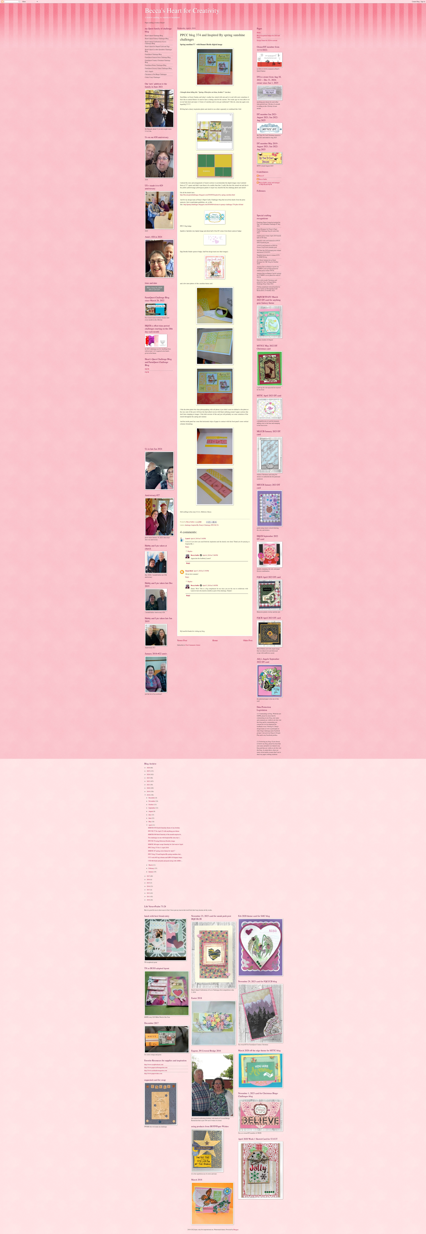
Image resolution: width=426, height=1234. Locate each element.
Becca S (261, 176)
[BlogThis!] (209, 522)
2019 (148, 791)
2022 (148, 781)
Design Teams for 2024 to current (267, 40)
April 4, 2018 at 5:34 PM (198, 538)
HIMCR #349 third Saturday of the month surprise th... (165, 834)
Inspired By (194, 525)
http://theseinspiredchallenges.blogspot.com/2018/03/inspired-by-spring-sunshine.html (207, 195)
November (152, 801)
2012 (148, 893)
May (150, 821)
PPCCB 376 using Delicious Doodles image (161, 841)
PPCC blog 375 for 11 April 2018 (158, 847)
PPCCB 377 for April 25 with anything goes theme (163, 831)
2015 (148, 883)
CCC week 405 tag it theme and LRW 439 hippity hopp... (165, 857)
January (151, 872)
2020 (148, 788)
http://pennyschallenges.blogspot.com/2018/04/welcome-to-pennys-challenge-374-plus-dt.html (213, 204)
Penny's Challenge (204, 525)
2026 (148, 768)
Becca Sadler (195, 555)
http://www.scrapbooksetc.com (153, 1064)
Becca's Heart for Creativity (182, 10)
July (150, 815)
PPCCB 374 (214, 525)
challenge (188, 525)
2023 (148, 778)
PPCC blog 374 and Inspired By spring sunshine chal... (164, 854)
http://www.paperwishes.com (153, 1073)
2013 (148, 890)
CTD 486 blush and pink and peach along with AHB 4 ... (165, 861)
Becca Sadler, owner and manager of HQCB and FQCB (269, 183)
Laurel (187, 538)
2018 (148, 795)
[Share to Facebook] (213, 522)
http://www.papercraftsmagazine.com (155, 1067)
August (151, 811)
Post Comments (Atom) (193, 645)
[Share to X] (211, 522)
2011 (148, 896)
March (151, 865)
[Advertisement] (151, 410)
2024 (148, 774)
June (150, 818)
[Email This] (207, 522)
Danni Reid (189, 571)
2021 (148, 785)
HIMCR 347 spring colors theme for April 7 (161, 851)
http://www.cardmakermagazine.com (155, 1070)
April (150, 825)
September (152, 808)
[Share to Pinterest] (216, 522)
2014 (148, 886)
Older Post (247, 640)
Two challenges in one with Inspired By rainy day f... (164, 838)
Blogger (235, 1229)
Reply (187, 547)
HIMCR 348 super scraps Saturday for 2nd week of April (165, 844)
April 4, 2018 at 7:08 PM (210, 555)
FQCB (147, 372)
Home (215, 640)
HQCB (147, 369)
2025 (148, 771)
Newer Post (182, 640)
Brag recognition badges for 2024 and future (268, 36)
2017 (148, 876)
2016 (148, 879)
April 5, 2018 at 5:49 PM (210, 585)
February (152, 868)
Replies (190, 551)
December (152, 798)
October (151, 804)
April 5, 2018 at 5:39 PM (201, 571)
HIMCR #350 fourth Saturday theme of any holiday (164, 828)
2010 (148, 900)
